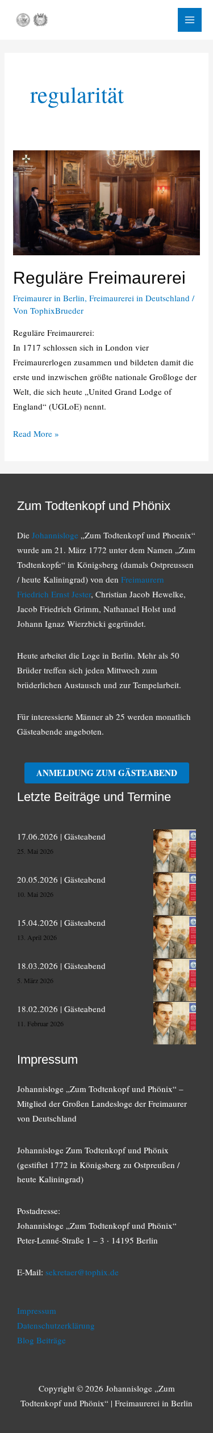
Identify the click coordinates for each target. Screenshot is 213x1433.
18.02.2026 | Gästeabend (61, 1008)
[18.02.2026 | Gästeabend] (174, 1023)
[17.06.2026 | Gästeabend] (174, 850)
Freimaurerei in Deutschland (139, 298)
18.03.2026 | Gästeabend (61, 965)
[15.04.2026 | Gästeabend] (174, 937)
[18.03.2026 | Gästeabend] (174, 980)
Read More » (36, 434)
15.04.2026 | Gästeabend (61, 922)
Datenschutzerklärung (56, 1325)
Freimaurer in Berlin (49, 298)
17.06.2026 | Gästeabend (61, 836)
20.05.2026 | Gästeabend (61, 879)
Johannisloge (55, 535)
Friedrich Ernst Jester (54, 594)
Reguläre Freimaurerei (99, 277)
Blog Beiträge (41, 1340)
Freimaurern (142, 579)
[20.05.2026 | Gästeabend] (174, 894)
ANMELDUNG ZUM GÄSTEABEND (106, 772)
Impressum (36, 1310)
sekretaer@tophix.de (82, 1272)
